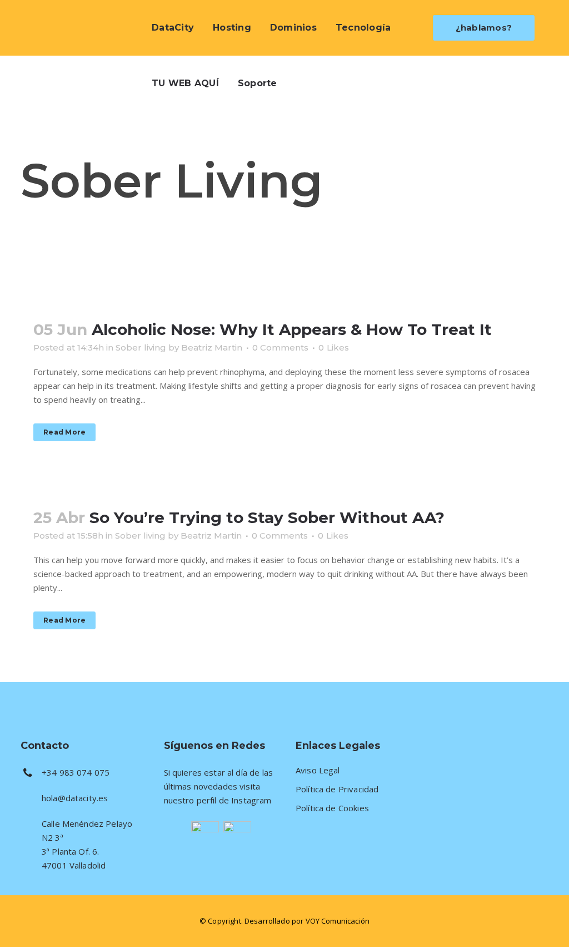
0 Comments (280, 347)
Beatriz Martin (211, 347)
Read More (64, 432)
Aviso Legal (318, 770)
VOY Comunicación (338, 921)
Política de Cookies (332, 808)
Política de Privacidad (337, 789)
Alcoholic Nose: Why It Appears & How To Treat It (292, 329)
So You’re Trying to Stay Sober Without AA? (267, 517)
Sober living (141, 347)
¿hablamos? (484, 27)
